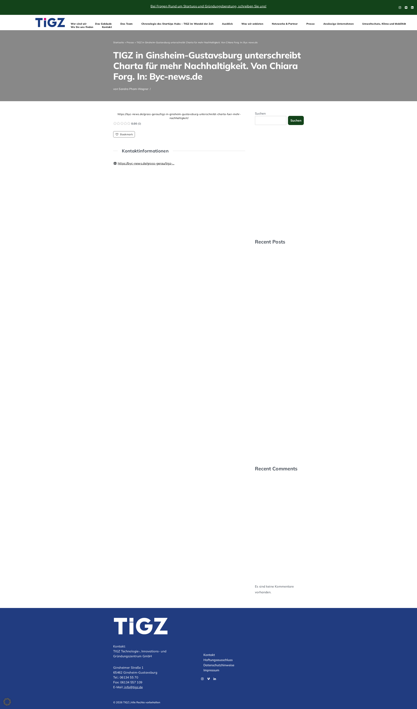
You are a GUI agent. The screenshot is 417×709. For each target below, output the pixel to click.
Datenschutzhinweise (218, 665)
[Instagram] (400, 7)
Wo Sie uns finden (82, 27)
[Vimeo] (406, 7)
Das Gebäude (103, 23)
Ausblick (227, 23)
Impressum (211, 670)
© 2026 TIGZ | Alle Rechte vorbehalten (136, 702)
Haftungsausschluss (218, 660)
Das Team (126, 23)
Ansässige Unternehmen (338, 23)
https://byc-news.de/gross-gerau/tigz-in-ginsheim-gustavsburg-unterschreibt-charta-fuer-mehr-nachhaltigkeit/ (179, 116)
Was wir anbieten (252, 23)
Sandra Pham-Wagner (133, 89)
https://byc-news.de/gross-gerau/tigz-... (146, 163)
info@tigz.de (133, 687)
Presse (310, 23)
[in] (412, 7)
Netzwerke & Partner (285, 23)
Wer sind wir (78, 23)
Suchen (260, 113)
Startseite (118, 42)
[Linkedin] (214, 679)
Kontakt (107, 27)
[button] (7, 702)
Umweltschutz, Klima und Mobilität (384, 23)
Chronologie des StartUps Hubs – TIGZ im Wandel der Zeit (177, 23)
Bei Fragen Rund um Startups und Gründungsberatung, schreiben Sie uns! (208, 6)
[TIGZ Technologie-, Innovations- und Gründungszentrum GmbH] (50, 22)
